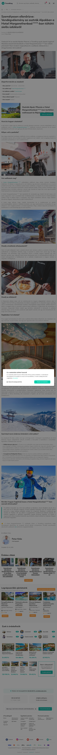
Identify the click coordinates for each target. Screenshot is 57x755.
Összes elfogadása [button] (42, 382)
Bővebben (15, 378)
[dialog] (28, 377)
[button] (14, 382)
